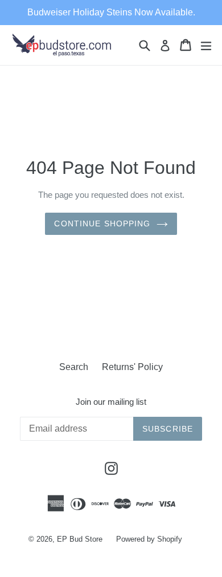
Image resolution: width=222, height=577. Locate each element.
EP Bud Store (79, 539)
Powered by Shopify (149, 539)
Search (73, 367)
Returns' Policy (132, 367)
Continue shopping (102, 223)
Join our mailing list (111, 402)
